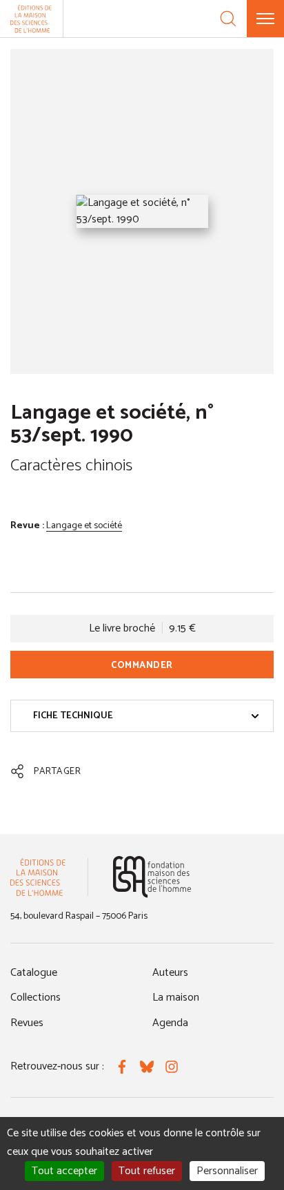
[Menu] (265, 18)
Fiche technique (73, 716)
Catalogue (33, 972)
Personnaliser (227, 1171)
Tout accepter (64, 1171)
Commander (142, 666)
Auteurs (170, 972)
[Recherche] (228, 18)
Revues (26, 1023)
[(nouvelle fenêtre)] (152, 877)
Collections (35, 997)
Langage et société (84, 526)
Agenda (170, 1023)
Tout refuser (147, 1171)
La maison (175, 997)
